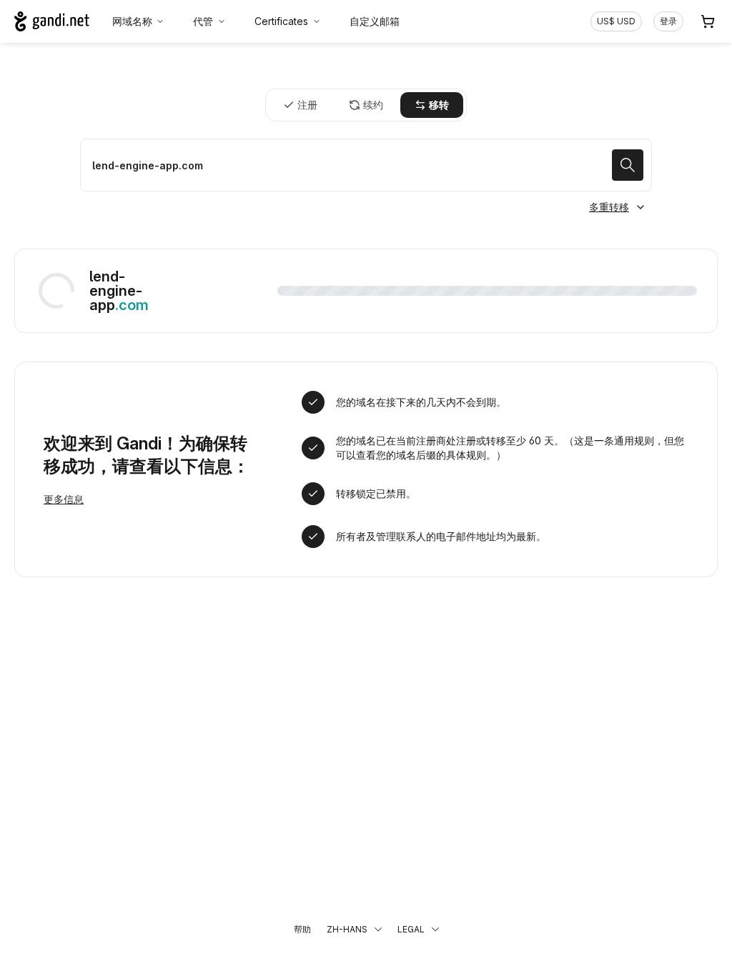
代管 (203, 21)
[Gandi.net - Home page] (51, 21)
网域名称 (132, 21)
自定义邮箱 (375, 21)
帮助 (302, 929)
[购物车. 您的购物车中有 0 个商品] (708, 21)
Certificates (281, 21)
